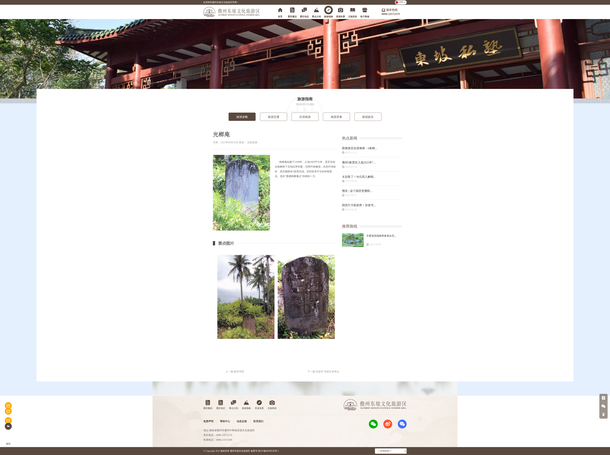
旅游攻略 (242, 116)
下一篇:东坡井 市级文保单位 (323, 371)
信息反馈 (242, 421)
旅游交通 (273, 116)
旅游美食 (336, 116)
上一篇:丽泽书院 (235, 371)
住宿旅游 (305, 116)
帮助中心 (225, 421)
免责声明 (208, 421)
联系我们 (258, 421)
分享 (8, 407)
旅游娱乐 (368, 116)
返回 (8, 422)
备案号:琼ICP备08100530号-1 (265, 451)
